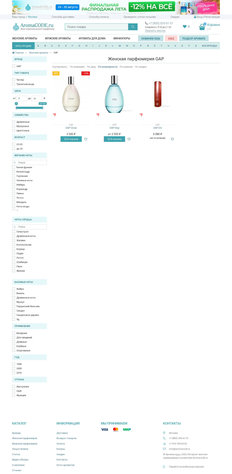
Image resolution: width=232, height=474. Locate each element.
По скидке (140, 66)
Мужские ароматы (58, 38)
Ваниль (20, 293)
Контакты (62, 459)
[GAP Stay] (114, 94)
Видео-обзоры (20, 459)
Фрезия (20, 270)
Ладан (19, 253)
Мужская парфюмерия (24, 443)
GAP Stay (114, 127)
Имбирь (20, 184)
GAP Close (71, 127)
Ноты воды (22, 206)
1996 (19, 364)
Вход (200, 16)
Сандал (20, 310)
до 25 (19, 148)
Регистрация (212, 16)
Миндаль (21, 202)
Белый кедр (23, 171)
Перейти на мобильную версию (186, 466)
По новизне (126, 66)
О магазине (18, 465)
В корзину (72, 139)
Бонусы (61, 449)
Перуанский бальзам (28, 306)
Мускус (20, 302)
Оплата (61, 443)
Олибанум (21, 262)
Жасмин (20, 240)
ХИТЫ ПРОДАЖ (23, 46)
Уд (17, 319)
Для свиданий (24, 337)
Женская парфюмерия (24, 438)
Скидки (175, 16)
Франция (21, 395)
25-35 (19, 144)
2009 (19, 368)
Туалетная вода (25, 84)
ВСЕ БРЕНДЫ (209, 45)
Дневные (21, 341)
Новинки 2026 (150, 38)
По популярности (107, 66)
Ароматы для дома (92, 38)
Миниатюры (121, 38)
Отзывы (16, 470)
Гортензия (22, 176)
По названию (77, 66)
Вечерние (21, 333)
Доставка (62, 433)
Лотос (20, 197)
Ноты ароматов (65, 465)
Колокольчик (24, 244)
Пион (19, 266)
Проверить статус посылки (140, 16)
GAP (18, 66)
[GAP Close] (71, 94)
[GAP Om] (157, 94)
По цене (91, 66)
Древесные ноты (26, 236)
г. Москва (31, 16)
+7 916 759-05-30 (178, 443)
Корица (20, 249)
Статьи (16, 454)
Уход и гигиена (20, 449)
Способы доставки (63, 16)
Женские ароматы (24, 38)
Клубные (21, 346)
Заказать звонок (155, 30)
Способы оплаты (99, 16)
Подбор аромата (193, 38)
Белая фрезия (24, 167)
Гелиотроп (22, 231)
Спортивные (23, 350)
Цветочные (22, 130)
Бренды (16, 433)
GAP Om (157, 127)
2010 (19, 372)
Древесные (22, 121)
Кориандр (22, 189)
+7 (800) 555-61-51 (161, 23)
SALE (171, 38)
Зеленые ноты (24, 180)
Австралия (22, 386)
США (19, 391)
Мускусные (22, 126)
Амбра (20, 289)
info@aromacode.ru (179, 449)
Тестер (20, 79)
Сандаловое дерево (27, 315)
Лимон (20, 193)
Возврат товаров (66, 438)
